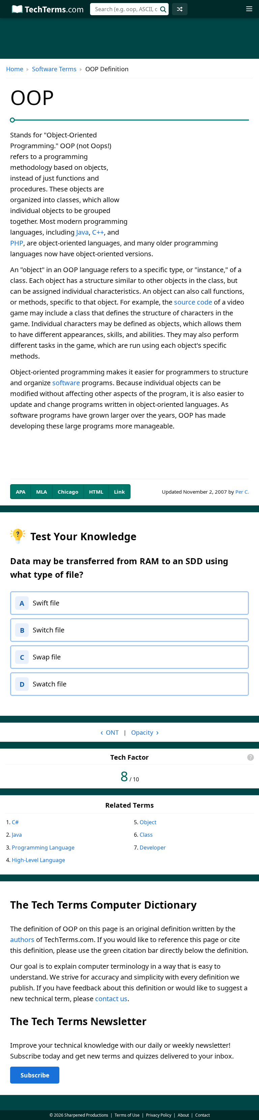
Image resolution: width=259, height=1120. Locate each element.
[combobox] (129, 9)
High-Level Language (38, 860)
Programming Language (43, 847)
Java (82, 232)
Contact (202, 1115)
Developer (153, 847)
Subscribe (35, 1075)
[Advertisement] (192, 179)
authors (22, 939)
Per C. (242, 491)
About (183, 1115)
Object (148, 822)
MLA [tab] (41, 491)
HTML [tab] (96, 491)
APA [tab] (20, 491)
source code (193, 302)
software (66, 382)
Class (146, 834)
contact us (111, 998)
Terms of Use (127, 1115)
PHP (16, 243)
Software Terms (54, 69)
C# (15, 822)
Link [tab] (119, 491)
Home (14, 69)
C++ (98, 232)
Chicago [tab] (68, 491)
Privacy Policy (158, 1115)
